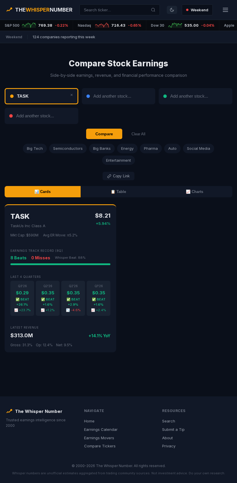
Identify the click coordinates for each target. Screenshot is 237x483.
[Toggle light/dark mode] (172, 10)
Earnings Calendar (101, 429)
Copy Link (121, 176)
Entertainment (118, 160)
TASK (19, 216)
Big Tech (35, 148)
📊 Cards (42, 191)
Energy (127, 148)
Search (168, 421)
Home (89, 421)
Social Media (198, 148)
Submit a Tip (173, 429)
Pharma (151, 148)
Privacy (168, 446)
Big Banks (102, 148)
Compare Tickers (100, 446)
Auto (172, 148)
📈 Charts (194, 191)
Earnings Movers (99, 437)
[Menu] (225, 10)
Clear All (138, 134)
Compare (104, 134)
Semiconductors (68, 148)
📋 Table (118, 191)
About (167, 437)
